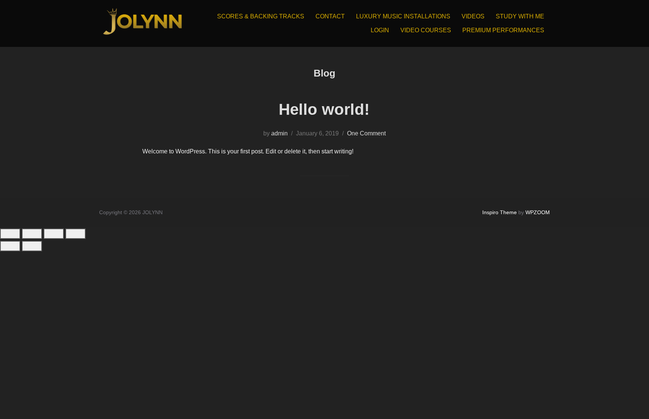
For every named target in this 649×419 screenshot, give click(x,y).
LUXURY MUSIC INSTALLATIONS (403, 16)
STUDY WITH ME (520, 16)
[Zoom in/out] (10, 233)
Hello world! (324, 109)
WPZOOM (537, 212)
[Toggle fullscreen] (32, 233)
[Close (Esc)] (75, 233)
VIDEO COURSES (425, 30)
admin (279, 133)
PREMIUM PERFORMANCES (503, 30)
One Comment (366, 133)
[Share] (54, 233)
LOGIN (380, 30)
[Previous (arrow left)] (10, 246)
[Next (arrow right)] (32, 246)
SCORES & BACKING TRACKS (260, 16)
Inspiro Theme (499, 212)
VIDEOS (473, 16)
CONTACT (330, 16)
